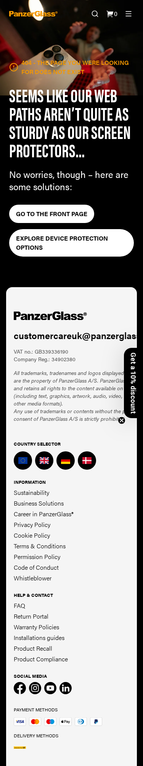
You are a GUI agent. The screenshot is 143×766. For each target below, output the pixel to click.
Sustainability (31, 492)
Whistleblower (32, 578)
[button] (133, 383)
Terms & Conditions (40, 545)
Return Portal (31, 616)
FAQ (19, 605)
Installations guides (39, 637)
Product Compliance (41, 658)
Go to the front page (51, 213)
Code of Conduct (36, 567)
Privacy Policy (32, 524)
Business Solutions (39, 503)
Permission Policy (37, 556)
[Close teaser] (121, 420)
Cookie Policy (32, 535)
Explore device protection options (62, 243)
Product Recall (33, 648)
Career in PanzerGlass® (44, 513)
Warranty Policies (36, 626)
